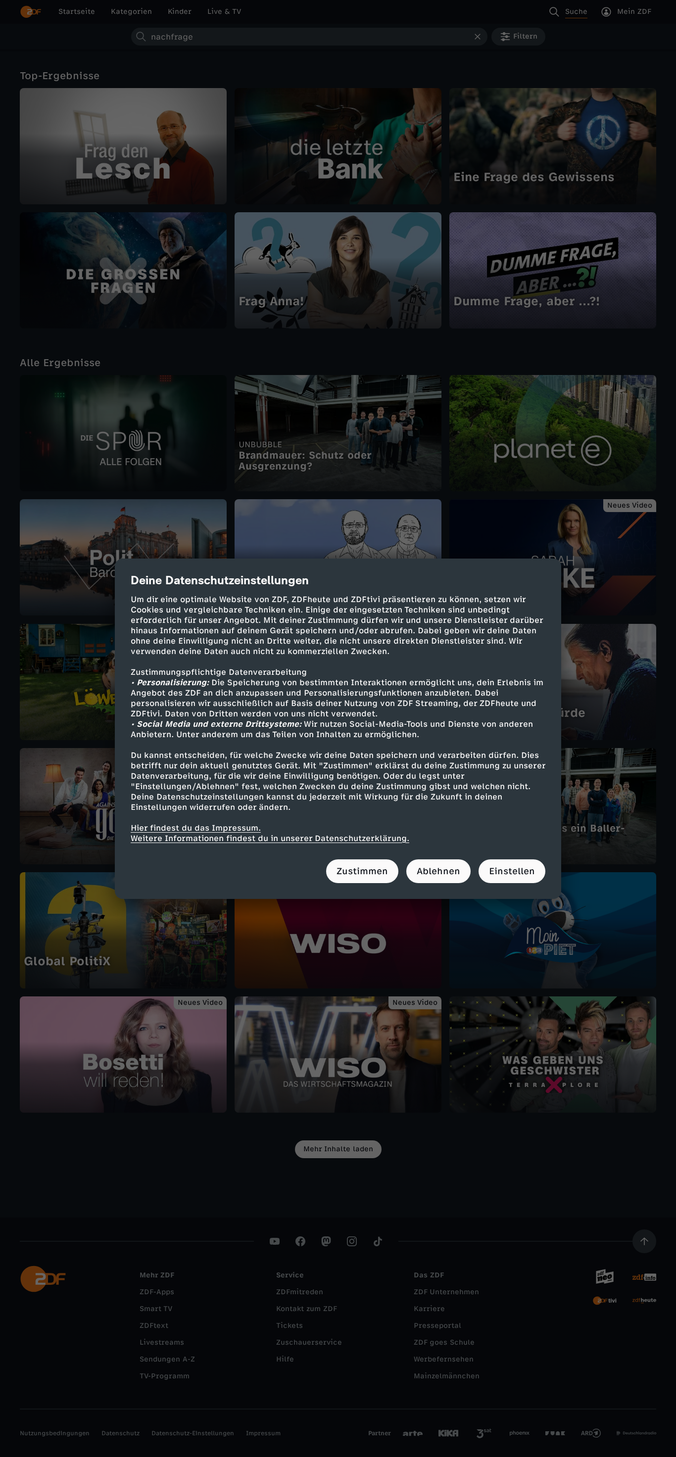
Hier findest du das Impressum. (196, 828)
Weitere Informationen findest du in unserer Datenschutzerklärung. (270, 838)
